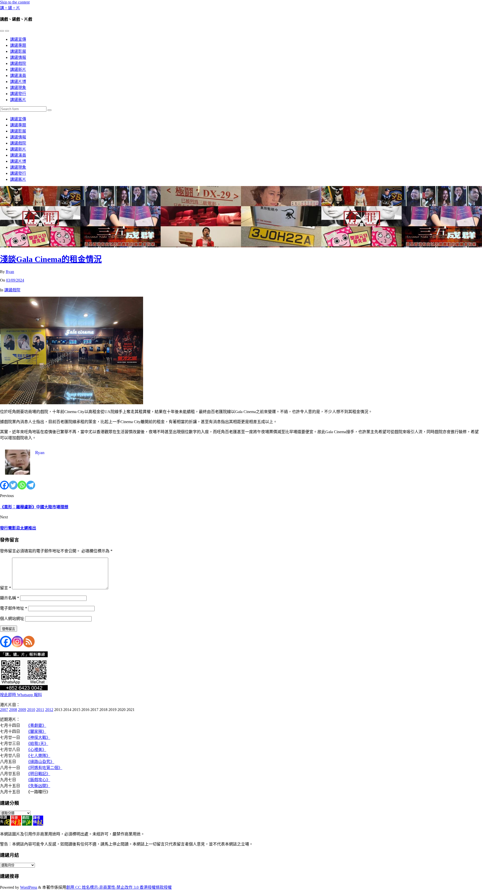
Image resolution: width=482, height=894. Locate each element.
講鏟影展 (18, 51)
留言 (5, 588)
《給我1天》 (38, 743)
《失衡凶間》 (39, 786)
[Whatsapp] (22, 485)
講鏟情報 (18, 57)
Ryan (10, 272)
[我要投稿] (16, 824)
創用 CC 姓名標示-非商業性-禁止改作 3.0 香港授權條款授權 (119, 887)
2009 (22, 709)
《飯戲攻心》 (39, 780)
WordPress (28, 887)
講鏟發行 (18, 94)
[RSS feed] (29, 641)
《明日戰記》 (39, 774)
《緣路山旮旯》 (41, 761)
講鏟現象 (18, 87)
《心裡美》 (37, 749)
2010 (31, 709)
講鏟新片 (18, 69)
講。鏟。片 (10, 8)
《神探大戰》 (39, 737)
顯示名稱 (9, 598)
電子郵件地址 (13, 608)
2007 (4, 709)
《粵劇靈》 (37, 725)
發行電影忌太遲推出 (18, 528)
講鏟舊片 (18, 100)
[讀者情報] (38, 824)
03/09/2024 (15, 280)
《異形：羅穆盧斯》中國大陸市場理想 (34, 507)
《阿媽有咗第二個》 (45, 768)
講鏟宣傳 (18, 39)
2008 (13, 709)
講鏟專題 (18, 45)
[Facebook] (4, 485)
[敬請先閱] (5, 824)
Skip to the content (15, 2)
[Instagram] (17, 641)
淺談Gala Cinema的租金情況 (51, 259)
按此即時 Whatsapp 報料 (21, 695)
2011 (40, 709)
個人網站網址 (12, 618)
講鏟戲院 (18, 63)
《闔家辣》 (37, 731)
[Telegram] (30, 485)
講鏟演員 (18, 75)
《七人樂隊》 (39, 755)
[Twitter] (13, 485)
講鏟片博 (18, 81)
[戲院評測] (27, 824)
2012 (49, 709)
